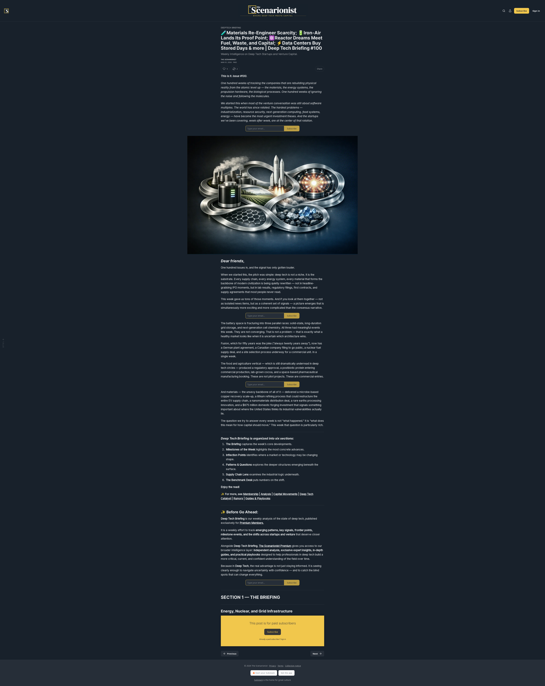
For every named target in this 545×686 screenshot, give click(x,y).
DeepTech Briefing (231, 27)
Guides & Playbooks (257, 498)
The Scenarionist (228, 59)
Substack (258, 680)
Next (315, 653)
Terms (280, 665)
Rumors (238, 498)
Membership (250, 494)
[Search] (504, 11)
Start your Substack (265, 673)
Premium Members (251, 523)
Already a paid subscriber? (272, 639)
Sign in (536, 10)
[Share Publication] (510, 11)
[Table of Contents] (3, 343)
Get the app (286, 673)
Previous (231, 653)
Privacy (272, 665)
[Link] (217, 261)
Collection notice (293, 665)
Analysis (266, 494)
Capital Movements (285, 494)
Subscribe (521, 10)
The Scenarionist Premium (275, 546)
